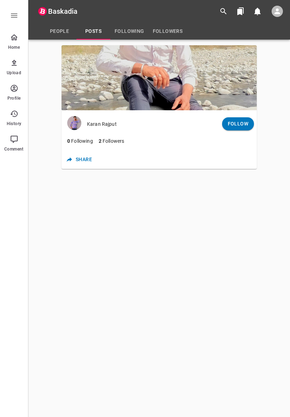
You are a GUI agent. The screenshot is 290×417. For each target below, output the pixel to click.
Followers (111, 141)
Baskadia (62, 11)
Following (80, 141)
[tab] (59, 31)
